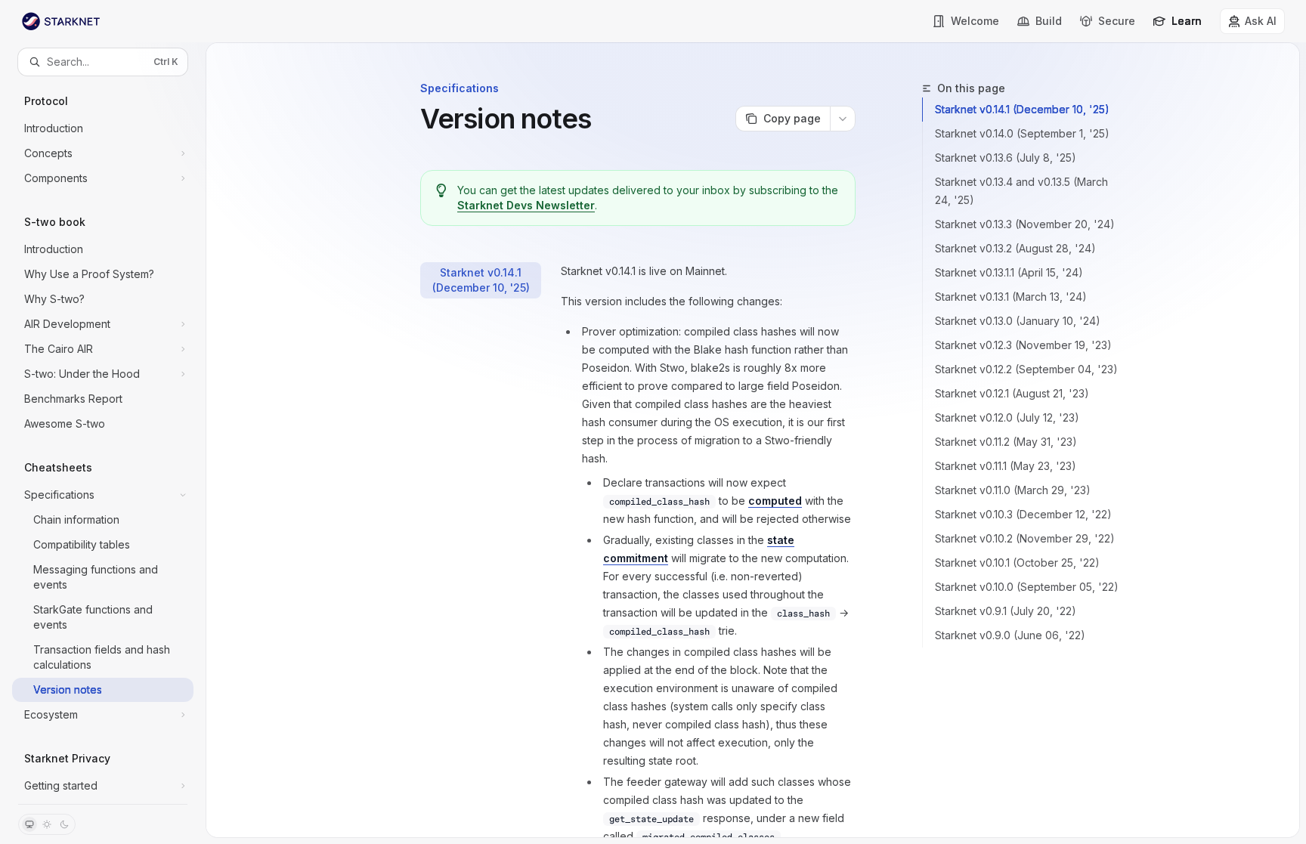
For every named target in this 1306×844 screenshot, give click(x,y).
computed (775, 500)
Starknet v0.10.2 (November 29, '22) (1025, 538)
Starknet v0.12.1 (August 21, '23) (1012, 393)
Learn (1186, 20)
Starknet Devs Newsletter (526, 205)
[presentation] (103, 440)
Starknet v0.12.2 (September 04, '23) (1026, 369)
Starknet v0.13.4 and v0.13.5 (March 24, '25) (1021, 190)
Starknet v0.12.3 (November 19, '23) (1023, 345)
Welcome (975, 20)
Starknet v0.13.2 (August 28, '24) (1015, 248)
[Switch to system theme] (29, 824)
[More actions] (843, 118)
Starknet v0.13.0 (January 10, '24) (1017, 320)
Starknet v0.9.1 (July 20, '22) (1005, 610)
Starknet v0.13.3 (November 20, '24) (1025, 224)
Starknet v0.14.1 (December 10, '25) (1022, 109)
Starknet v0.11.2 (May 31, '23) (1006, 441)
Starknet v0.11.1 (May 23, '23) (1005, 465)
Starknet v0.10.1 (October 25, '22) (1017, 562)
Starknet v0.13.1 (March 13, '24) (1011, 296)
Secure (1116, 20)
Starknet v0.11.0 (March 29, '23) (1013, 490)
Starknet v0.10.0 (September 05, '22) (1027, 586)
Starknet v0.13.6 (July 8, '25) (1005, 157)
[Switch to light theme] (46, 824)
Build (1048, 20)
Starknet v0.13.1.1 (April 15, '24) (1009, 272)
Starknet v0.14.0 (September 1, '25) (1022, 133)
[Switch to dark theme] (64, 824)
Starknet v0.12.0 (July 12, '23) (1007, 417)
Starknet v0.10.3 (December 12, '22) (1023, 514)
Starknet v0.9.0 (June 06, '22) (1010, 635)
